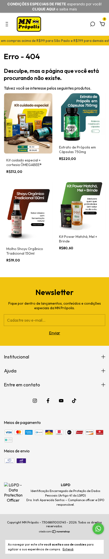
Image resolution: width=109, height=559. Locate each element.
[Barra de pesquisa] (92, 24)
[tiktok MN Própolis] (74, 400)
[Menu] (8, 24)
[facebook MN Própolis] (48, 400)
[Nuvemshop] (54, 531)
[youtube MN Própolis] (61, 400)
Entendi (68, 549)
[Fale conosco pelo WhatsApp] (98, 528)
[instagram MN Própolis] (34, 400)
